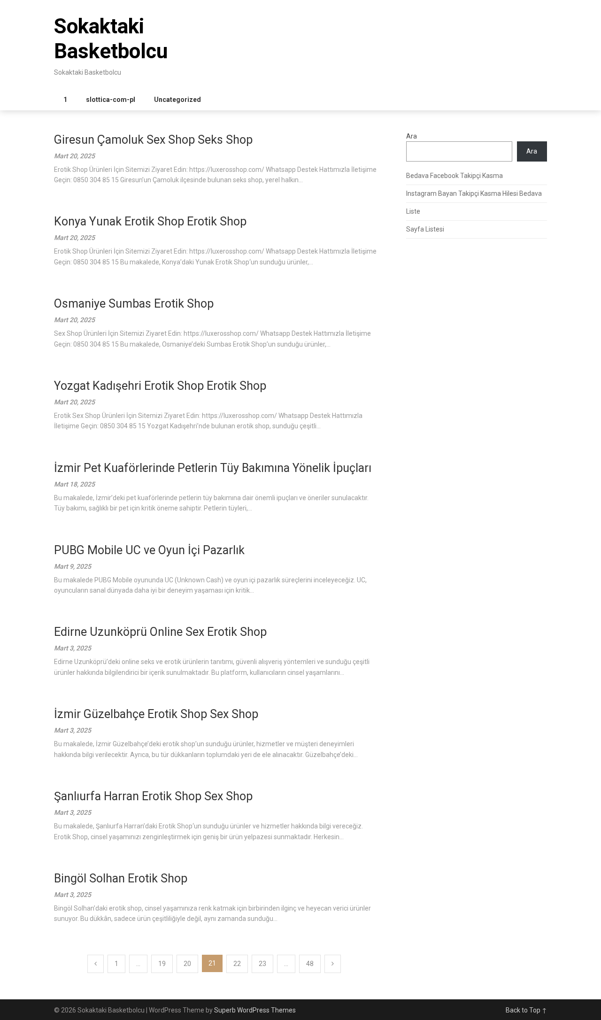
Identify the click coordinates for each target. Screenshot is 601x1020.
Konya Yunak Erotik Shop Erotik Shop (150, 221)
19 (162, 963)
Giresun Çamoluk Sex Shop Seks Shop (153, 140)
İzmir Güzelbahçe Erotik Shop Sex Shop (156, 714)
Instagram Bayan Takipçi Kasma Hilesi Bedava (474, 193)
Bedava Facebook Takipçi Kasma (454, 175)
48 (310, 963)
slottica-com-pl (110, 99)
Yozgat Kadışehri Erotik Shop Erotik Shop (160, 386)
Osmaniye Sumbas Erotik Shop (134, 303)
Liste (413, 211)
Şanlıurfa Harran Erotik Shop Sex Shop (153, 796)
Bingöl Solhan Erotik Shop (120, 878)
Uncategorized (177, 99)
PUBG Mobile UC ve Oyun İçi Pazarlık (149, 550)
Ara (411, 136)
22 (237, 963)
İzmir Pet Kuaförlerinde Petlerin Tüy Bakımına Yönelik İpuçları (212, 468)
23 (262, 963)
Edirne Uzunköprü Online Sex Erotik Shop (160, 632)
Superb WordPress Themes (255, 1010)
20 (187, 963)
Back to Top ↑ (526, 1010)
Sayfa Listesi (425, 229)
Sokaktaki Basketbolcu (111, 38)
